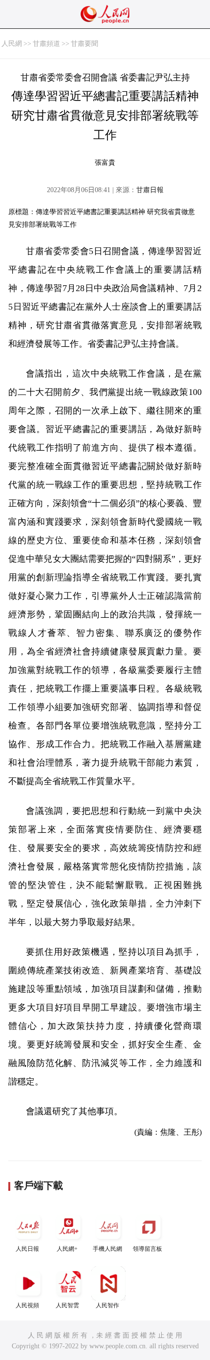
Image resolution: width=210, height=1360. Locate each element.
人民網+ (67, 1248)
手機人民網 (107, 1248)
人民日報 (27, 1248)
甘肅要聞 (84, 43)
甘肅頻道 (46, 43)
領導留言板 (147, 1248)
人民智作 (107, 1305)
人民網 (11, 43)
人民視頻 (27, 1305)
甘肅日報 (150, 190)
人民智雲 (67, 1305)
